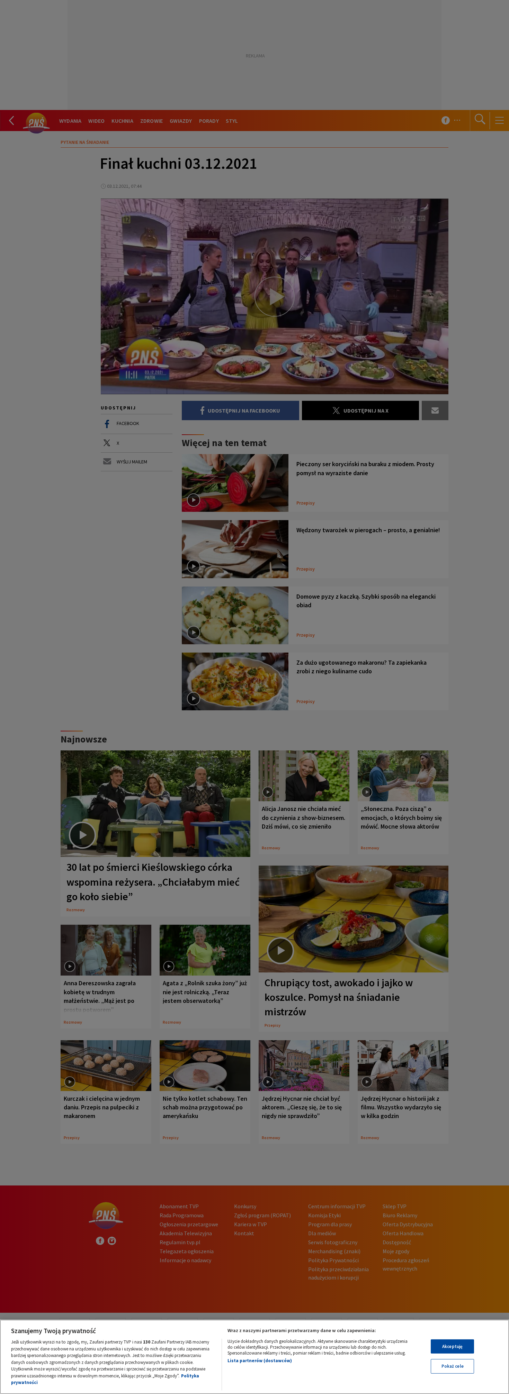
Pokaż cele (452, 1366)
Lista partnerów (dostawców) (259, 1361)
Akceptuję (452, 1346)
